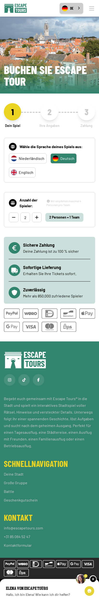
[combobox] (71, 8)
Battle (9, 491)
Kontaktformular (18, 545)
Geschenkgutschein (21, 500)
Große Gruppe (15, 482)
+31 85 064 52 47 (17, 536)
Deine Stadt (14, 474)
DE (72, 8)
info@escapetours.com (23, 528)
